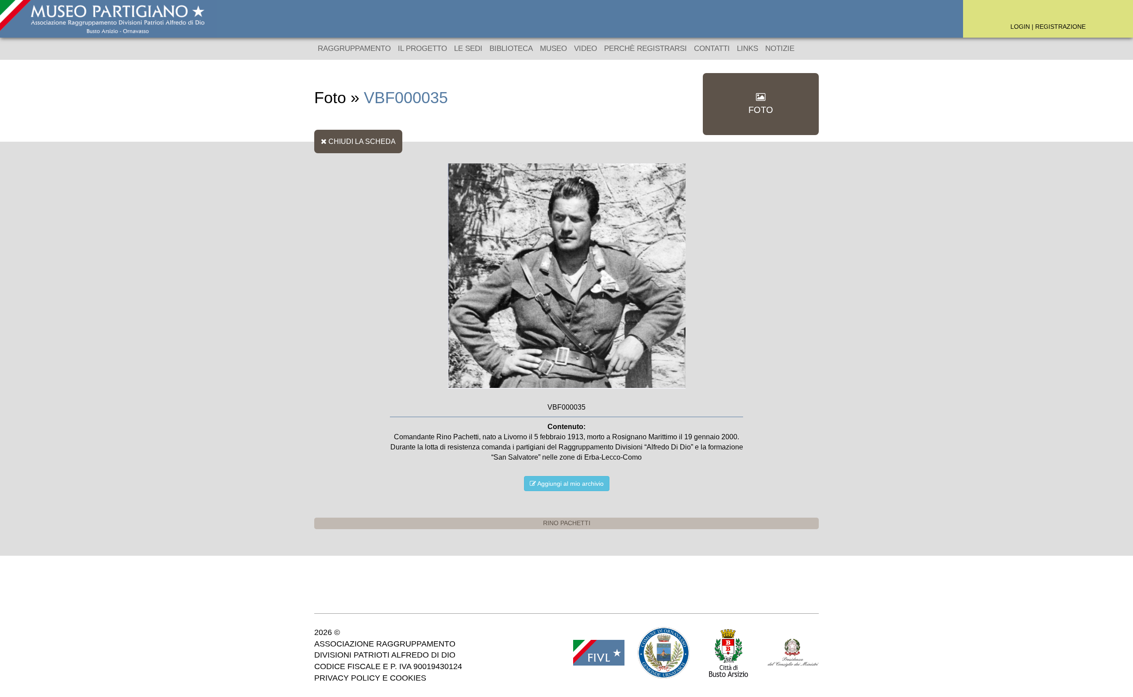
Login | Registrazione (1048, 26)
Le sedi (468, 48)
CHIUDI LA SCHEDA (361, 141)
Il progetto (422, 48)
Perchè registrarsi (645, 48)
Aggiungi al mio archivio (570, 483)
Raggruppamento (354, 48)
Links (747, 48)
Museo (553, 48)
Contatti (712, 48)
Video (585, 48)
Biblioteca (511, 48)
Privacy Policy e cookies (370, 678)
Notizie (779, 48)
